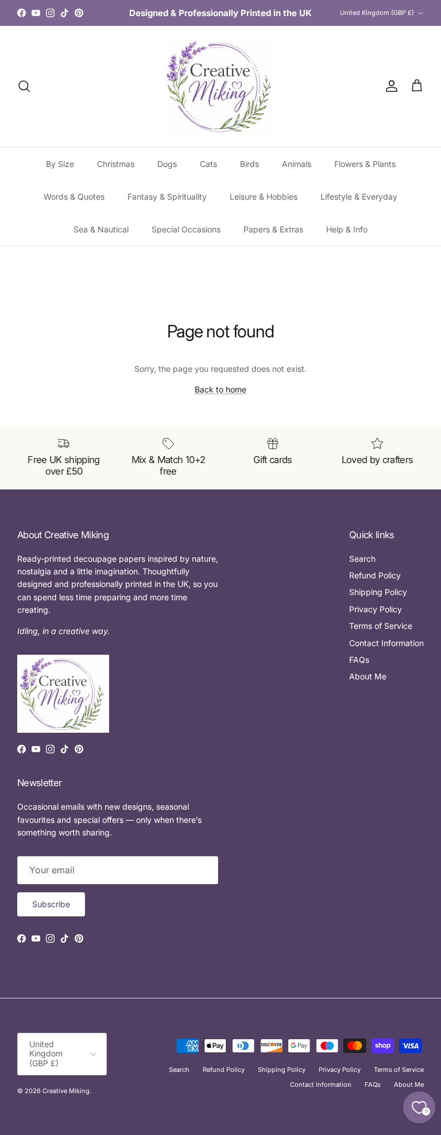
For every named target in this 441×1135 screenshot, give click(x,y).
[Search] (24, 86)
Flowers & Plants (365, 164)
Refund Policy (375, 575)
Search (362, 558)
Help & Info (347, 229)
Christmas (115, 164)
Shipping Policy (378, 592)
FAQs (359, 659)
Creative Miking (66, 1091)
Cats (208, 164)
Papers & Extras (273, 229)
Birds (249, 164)
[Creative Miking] (220, 86)
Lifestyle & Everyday (358, 196)
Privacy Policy (375, 609)
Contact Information (386, 643)
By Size (60, 164)
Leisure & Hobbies (263, 196)
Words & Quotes (74, 196)
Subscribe (51, 904)
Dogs (167, 164)
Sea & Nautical (101, 229)
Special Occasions (186, 229)
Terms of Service (380, 626)
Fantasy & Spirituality (167, 196)
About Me (367, 676)
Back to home (220, 389)
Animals (296, 164)
